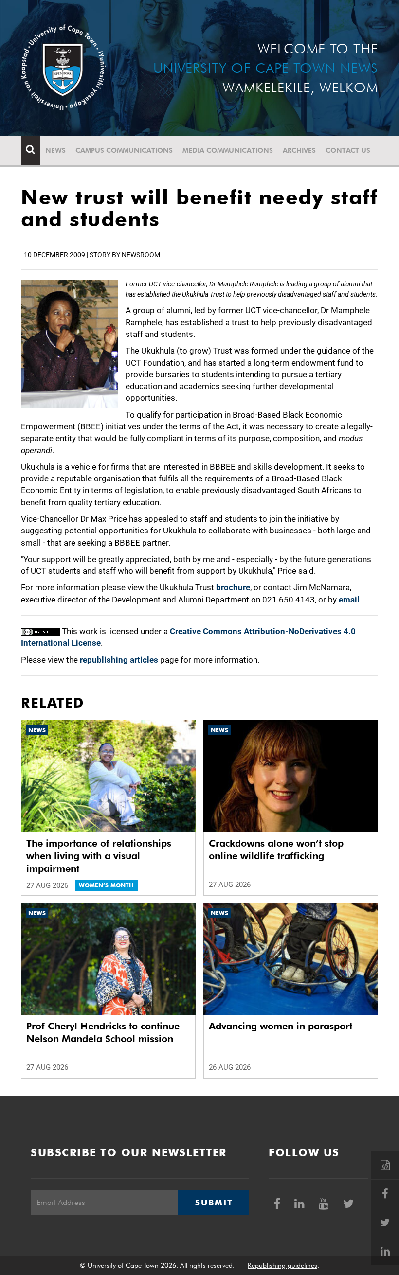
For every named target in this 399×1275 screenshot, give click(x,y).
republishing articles (119, 660)
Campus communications (124, 150)
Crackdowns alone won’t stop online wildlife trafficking (276, 849)
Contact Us (348, 150)
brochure (233, 587)
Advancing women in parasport (280, 1026)
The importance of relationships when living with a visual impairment (98, 855)
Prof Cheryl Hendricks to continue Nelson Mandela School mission (103, 1032)
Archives (299, 150)
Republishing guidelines (282, 1265)
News (55, 150)
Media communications (227, 150)
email (349, 599)
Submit (213, 1202)
